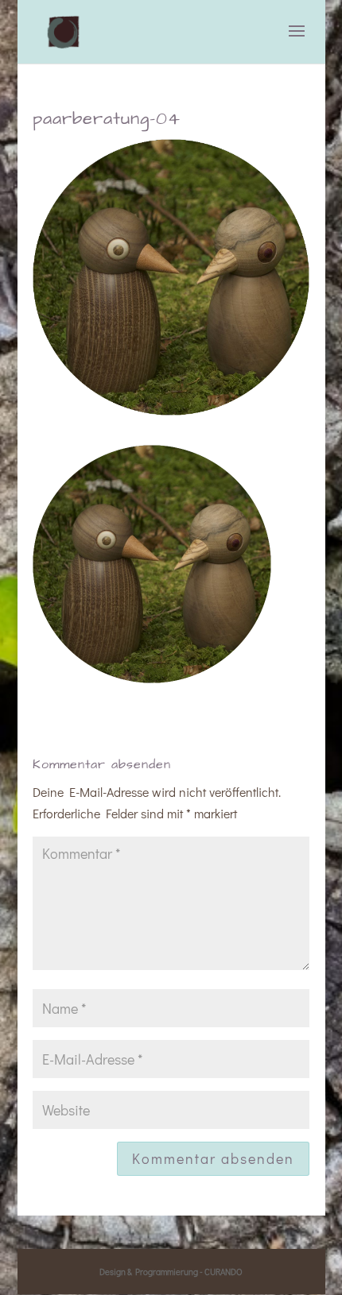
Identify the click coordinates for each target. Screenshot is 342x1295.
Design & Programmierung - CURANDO (171, 1272)
